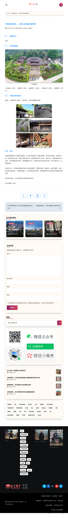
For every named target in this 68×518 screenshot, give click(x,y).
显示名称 (9, 278)
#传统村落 (20, 28)
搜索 (8, 317)
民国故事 (51, 407)
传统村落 (9, 404)
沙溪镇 (8, 411)
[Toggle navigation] (6, 5)
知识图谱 (54, 496)
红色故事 (39, 411)
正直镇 (37, 407)
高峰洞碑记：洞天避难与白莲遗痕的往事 (19, 384)
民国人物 (44, 407)
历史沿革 (30, 404)
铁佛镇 (17, 415)
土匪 (36, 404)
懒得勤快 (38, 500)
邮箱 (8, 286)
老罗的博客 (49, 505)
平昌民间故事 (10, 407)
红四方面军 (31, 411)
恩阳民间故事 (19, 407)
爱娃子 (61, 496)
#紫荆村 (30, 28)
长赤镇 (23, 415)
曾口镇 (26, 407)
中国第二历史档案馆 (57, 510)
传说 (15, 404)
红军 (25, 411)
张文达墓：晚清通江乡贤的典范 (16, 370)
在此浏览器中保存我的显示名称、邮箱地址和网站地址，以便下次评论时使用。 (31, 303)
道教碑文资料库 (46, 496)
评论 (8, 253)
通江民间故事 (10, 415)
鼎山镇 (39, 415)
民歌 (57, 407)
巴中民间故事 (50, 404)
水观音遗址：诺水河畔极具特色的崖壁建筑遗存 (21, 392)
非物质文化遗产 (31, 415)
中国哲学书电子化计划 (49, 500)
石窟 (20, 411)
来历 (32, 407)
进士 (51, 411)
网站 (8, 295)
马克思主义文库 (58, 505)
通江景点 (11, 223)
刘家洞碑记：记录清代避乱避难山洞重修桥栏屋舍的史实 (23, 377)
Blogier (21, 501)
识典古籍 (60, 500)
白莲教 (14, 411)
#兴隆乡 (25, 28)
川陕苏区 (42, 404)
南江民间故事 (22, 404)
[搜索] (59, 322)
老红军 (45, 411)
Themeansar (9, 504)
